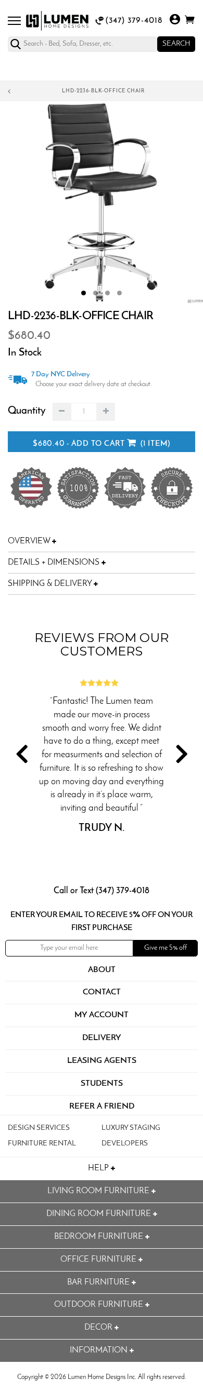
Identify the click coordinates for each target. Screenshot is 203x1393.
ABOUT (102, 970)
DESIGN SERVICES (39, 1128)
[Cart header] (190, 21)
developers (125, 1144)
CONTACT (102, 992)
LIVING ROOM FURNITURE (99, 1191)
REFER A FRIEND (101, 1106)
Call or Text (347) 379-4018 (101, 890)
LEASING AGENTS (101, 1061)
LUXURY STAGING (131, 1128)
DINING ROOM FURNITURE (99, 1214)
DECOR (99, 1327)
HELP (99, 1168)
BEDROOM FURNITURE (99, 1237)
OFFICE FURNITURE (99, 1259)
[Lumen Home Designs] (57, 21)
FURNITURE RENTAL (42, 1144)
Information (100, 1350)
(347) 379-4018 (134, 21)
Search (176, 44)
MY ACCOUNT (101, 1015)
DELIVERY (101, 1038)
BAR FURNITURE (99, 1282)
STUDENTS (102, 1084)
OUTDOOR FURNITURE (99, 1305)
